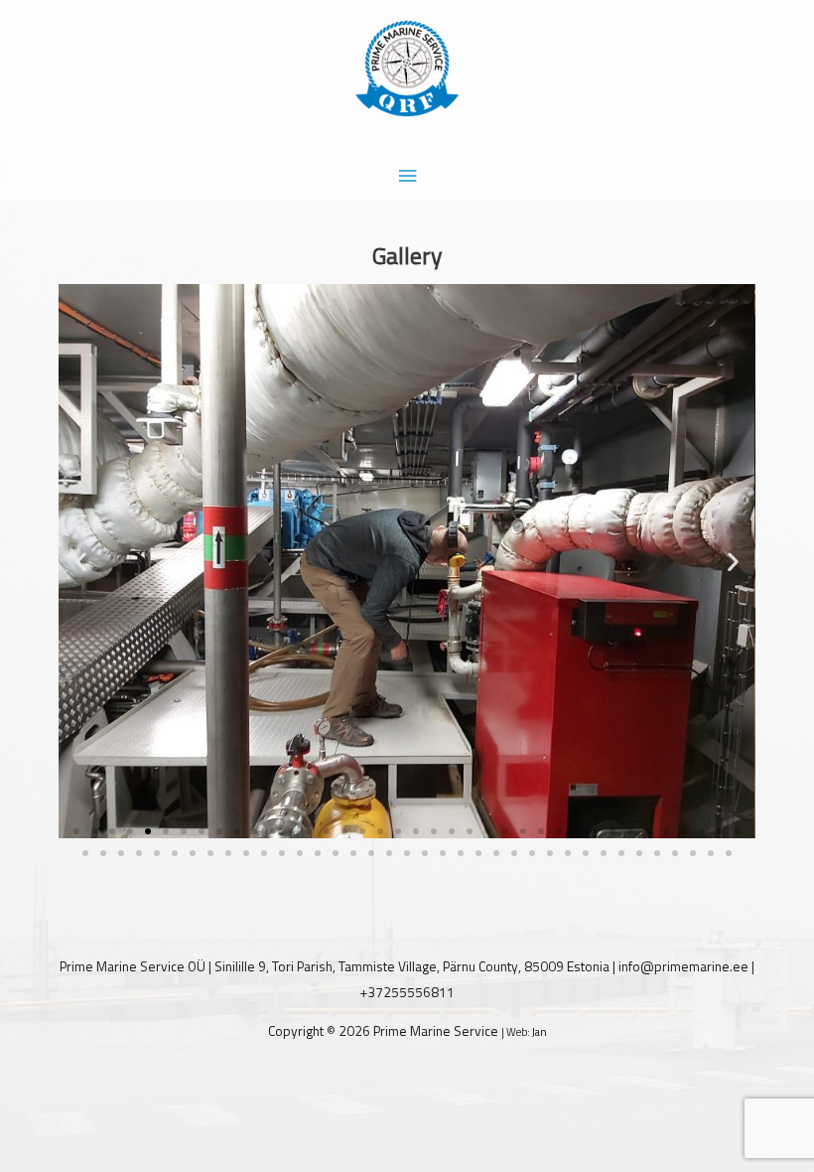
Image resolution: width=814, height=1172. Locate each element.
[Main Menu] (407, 176)
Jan (539, 1032)
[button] (80, 560)
